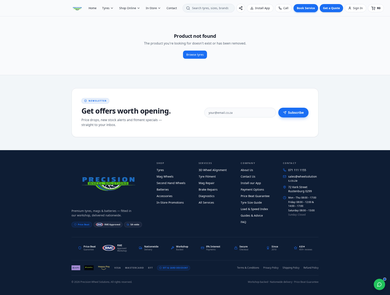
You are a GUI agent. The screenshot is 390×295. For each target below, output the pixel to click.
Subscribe (296, 112)
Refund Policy (310, 267)
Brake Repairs (208, 189)
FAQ (243, 222)
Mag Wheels (165, 176)
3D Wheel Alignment (213, 170)
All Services (206, 202)
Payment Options (252, 189)
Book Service (306, 8)
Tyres (105, 8)
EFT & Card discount (175, 267)
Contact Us (248, 176)
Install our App (251, 183)
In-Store (151, 8)
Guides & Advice (252, 215)
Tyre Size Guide (251, 202)
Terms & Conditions (248, 267)
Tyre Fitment (207, 176)
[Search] (188, 8)
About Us (247, 170)
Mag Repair (206, 183)
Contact (172, 8)
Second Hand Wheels (171, 183)
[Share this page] (240, 8)
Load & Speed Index (254, 209)
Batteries (163, 189)
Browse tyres (195, 54)
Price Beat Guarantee (255, 196)
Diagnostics (206, 196)
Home (92, 8)
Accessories (164, 196)
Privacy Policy (270, 267)
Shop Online (127, 8)
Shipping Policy (291, 267)
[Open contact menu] (379, 284)
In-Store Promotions (170, 202)
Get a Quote (331, 8)
